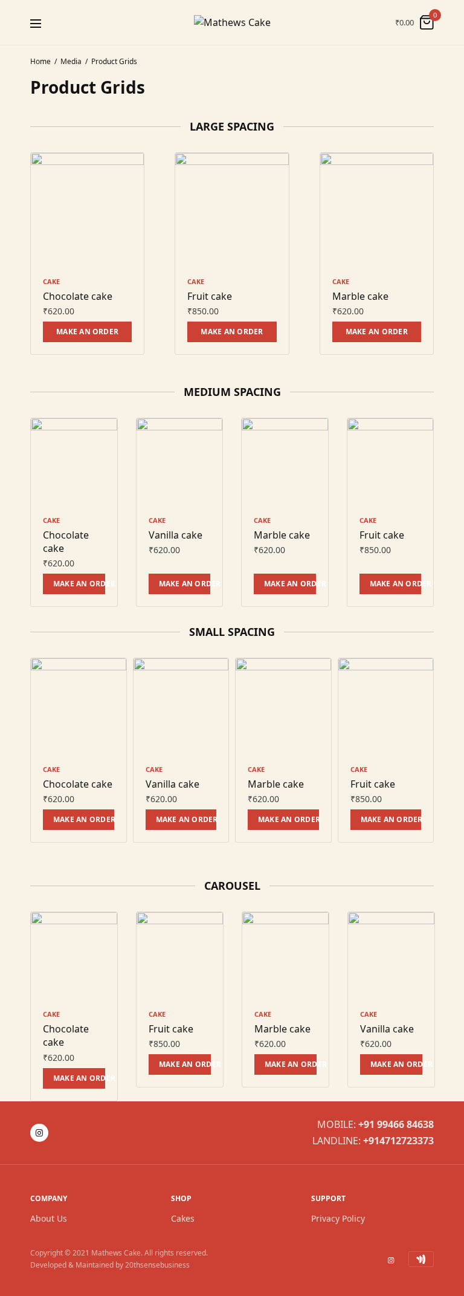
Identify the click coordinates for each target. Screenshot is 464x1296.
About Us (48, 1218)
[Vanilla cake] (180, 461)
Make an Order (87, 331)
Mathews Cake (116, 1253)
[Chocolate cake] (87, 209)
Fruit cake (209, 296)
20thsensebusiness (157, 1265)
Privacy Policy (338, 1218)
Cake (51, 281)
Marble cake (360, 296)
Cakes (183, 1218)
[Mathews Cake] (232, 22)
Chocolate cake (77, 296)
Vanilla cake (175, 535)
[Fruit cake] (231, 209)
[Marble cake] (376, 209)
